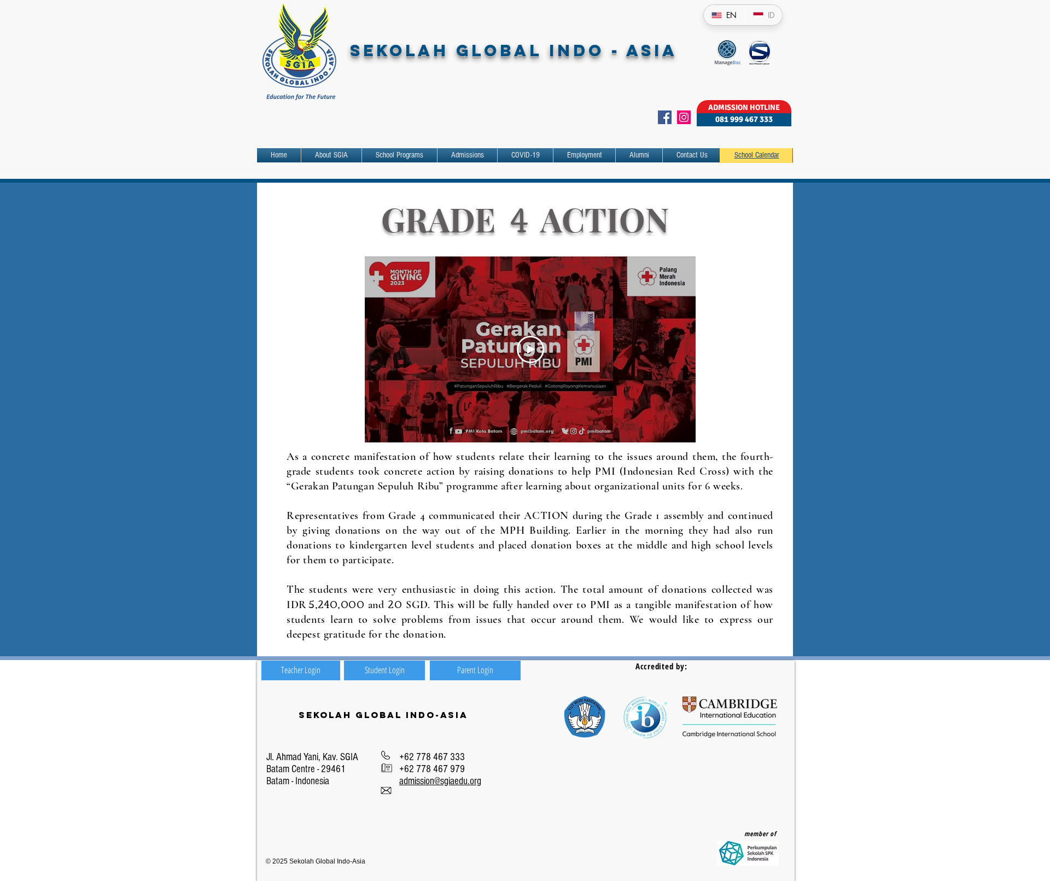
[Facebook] (665, 117)
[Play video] (530, 349)
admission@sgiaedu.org (440, 781)
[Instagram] (684, 117)
